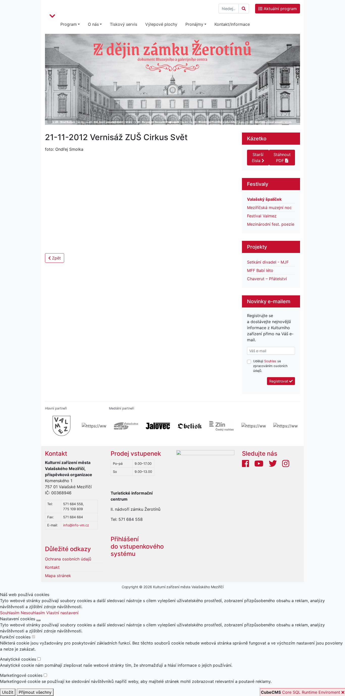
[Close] (38, 620)
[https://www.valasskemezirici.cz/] (61, 426)
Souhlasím (9, 612)
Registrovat (279, 381)
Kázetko (256, 139)
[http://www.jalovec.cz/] (157, 426)
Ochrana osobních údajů (68, 558)
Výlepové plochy (161, 24)
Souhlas (270, 361)
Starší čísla (257, 157)
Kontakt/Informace (232, 24)
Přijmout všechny (35, 692)
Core (286, 692)
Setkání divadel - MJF (268, 262)
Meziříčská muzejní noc (269, 207)
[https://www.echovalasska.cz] (125, 426)
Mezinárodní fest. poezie (270, 224)
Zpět (56, 258)
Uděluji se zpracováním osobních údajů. (270, 366)
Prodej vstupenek (136, 453)
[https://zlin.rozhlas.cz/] (220, 426)
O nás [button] (93, 24)
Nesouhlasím (33, 612)
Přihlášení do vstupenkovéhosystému (137, 546)
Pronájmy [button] (194, 24)
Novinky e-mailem (268, 301)
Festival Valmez (262, 215)
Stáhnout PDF (282, 157)
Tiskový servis (123, 24)
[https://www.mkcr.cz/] (93, 426)
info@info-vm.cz (76, 525)
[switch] (33, 636)
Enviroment (329, 692)
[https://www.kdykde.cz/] (252, 426)
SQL (297, 692)
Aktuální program (279, 8)
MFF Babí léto (260, 270)
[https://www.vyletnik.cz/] (284, 426)
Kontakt (56, 453)
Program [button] (68, 24)
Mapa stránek (58, 575)
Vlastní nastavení (62, 612)
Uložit (7, 692)
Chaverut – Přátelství (267, 278)
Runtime (309, 692)
